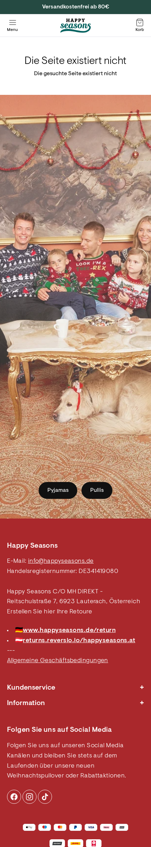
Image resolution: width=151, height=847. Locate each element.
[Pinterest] (29, 796)
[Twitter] (45, 796)
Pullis (97, 490)
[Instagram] (14, 796)
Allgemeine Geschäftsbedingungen (57, 661)
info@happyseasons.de (61, 561)
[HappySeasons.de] (75, 25)
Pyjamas (57, 490)
